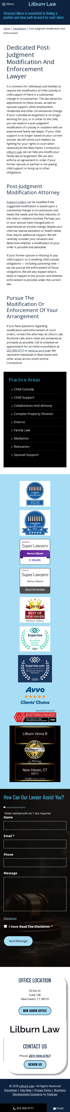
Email (60, 1108)
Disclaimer (10, 918)
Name (8, 817)
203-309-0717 (25, 1108)
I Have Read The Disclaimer (31, 926)
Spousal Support (26, 455)
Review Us (35, 1064)
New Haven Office (35, 1010)
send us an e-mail (39, 350)
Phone (8, 854)
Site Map (25, 1090)
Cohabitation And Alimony (33, 405)
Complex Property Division (33, 414)
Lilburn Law (14, 152)
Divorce (19, 422)
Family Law (22, 430)
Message (10, 873)
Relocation (21, 446)
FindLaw (52, 1094)
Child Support (24, 397)
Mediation (21, 438)
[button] (7, 4)
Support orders (16, 202)
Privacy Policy (42, 1090)
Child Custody (24, 389)
